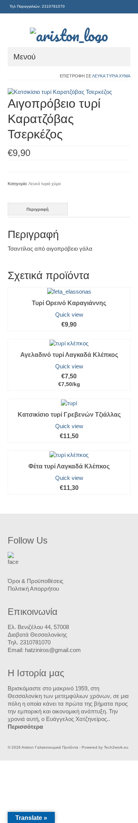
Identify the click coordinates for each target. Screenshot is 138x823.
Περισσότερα (25, 726)
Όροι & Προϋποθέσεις (35, 581)
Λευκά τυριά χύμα (111, 76)
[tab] (38, 209)
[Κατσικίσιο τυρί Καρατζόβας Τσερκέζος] (60, 91)
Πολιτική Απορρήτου (33, 588)
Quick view (69, 314)
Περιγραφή (37, 209)
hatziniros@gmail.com (53, 650)
